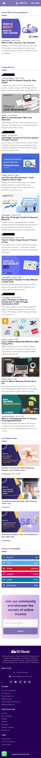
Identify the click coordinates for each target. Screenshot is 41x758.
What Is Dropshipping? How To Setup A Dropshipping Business (19, 419)
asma (5, 135)
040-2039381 (22, 672)
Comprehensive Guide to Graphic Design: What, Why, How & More (19, 536)
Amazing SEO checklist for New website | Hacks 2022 (20, 281)
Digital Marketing (7, 696)
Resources (5, 724)
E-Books (4, 719)
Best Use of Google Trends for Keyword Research (20, 218)
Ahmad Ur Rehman (9, 78)
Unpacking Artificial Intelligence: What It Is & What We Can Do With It (20, 469)
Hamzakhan (7, 40)
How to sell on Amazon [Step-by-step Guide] (19, 81)
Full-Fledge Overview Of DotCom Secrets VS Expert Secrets (20, 139)
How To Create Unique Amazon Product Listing (19, 241)
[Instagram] (20, 682)
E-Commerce (6, 693)
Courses (4, 713)
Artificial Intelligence (9, 690)
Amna (5, 115)
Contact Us (5, 730)
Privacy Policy (6, 739)
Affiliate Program (7, 727)
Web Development (8, 704)
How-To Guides (7, 716)
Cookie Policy (6, 744)
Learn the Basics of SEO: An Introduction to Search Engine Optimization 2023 (15, 302)
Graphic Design (7, 699)
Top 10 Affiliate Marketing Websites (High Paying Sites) (20, 342)
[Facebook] (11, 682)
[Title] (20, 455)
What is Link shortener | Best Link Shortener (17, 118)
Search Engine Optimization (11, 702)
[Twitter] (25, 682)
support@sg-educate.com (22, 676)
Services (4, 722)
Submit (20, 631)
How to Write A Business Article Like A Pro (19, 382)
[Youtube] (15, 682)
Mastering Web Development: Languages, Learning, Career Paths (20, 502)
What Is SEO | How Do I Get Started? (18, 43)
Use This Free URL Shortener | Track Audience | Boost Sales (18, 178)
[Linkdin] (29, 682)
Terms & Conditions (8, 741)
